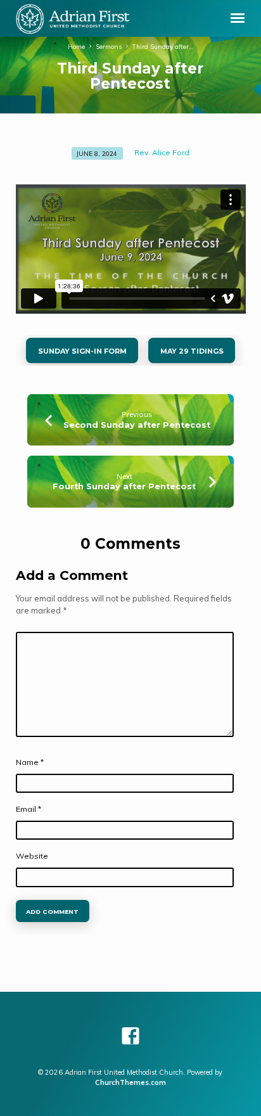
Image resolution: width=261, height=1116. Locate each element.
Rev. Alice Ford (161, 152)
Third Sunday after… (162, 46)
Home (76, 46)
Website (32, 856)
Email (28, 809)
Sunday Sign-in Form (81, 351)
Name (30, 762)
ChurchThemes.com (130, 1082)
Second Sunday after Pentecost (136, 425)
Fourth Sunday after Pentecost (124, 486)
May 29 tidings (192, 351)
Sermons (109, 46)
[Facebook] (130, 1036)
